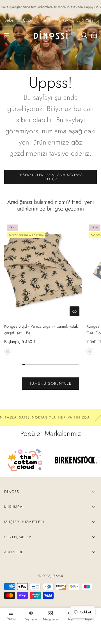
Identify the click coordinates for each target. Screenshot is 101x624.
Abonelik (13, 552)
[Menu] (6, 35)
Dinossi (12, 491)
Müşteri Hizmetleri (24, 521)
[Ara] (84, 35)
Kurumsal (14, 506)
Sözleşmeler (17, 537)
